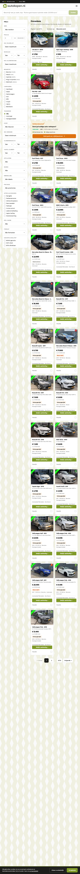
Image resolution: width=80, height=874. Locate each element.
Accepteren (72, 870)
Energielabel (8, 176)
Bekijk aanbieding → (42, 65)
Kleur (6, 123)
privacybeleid (34, 871)
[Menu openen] (77, 6)
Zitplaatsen (7, 158)
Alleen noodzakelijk (58, 870)
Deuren (6, 167)
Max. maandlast (9, 43)
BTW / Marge (7, 220)
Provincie (7, 184)
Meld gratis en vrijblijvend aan (53, 136)
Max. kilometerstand (10, 60)
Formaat (6, 229)
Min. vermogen (8, 132)
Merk (5, 26)
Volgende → (68, 660)
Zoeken (73, 12)
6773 (59, 660)
